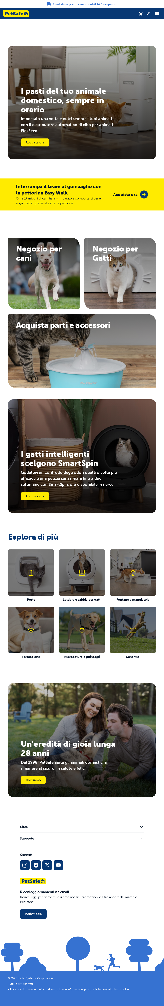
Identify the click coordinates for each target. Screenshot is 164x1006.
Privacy (14, 989)
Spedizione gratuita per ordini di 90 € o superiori (85, 4)
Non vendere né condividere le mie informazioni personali (59, 989)
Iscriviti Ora (33, 914)
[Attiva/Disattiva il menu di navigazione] (157, 14)
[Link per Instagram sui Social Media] (25, 865)
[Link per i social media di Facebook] (36, 865)
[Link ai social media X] (47, 865)
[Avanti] (145, 4)
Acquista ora (35, 142)
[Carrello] (141, 14)
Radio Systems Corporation (35, 978)
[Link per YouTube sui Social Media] (58, 865)
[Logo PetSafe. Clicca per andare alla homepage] (16, 13)
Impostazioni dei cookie (113, 989)
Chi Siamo (33, 780)
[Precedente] (19, 4)
